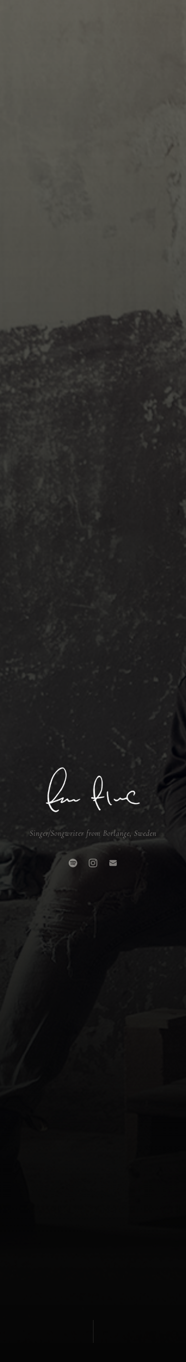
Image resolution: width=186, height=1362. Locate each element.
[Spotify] (73, 863)
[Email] (113, 863)
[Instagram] (93, 863)
